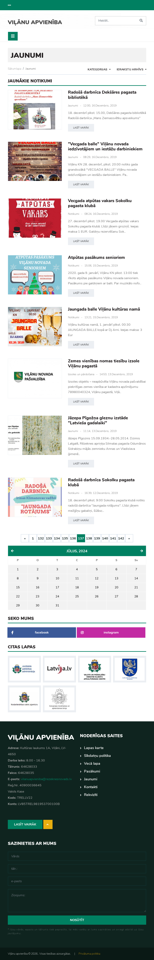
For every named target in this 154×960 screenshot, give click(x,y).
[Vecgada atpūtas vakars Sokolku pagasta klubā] (35, 218)
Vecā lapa (92, 763)
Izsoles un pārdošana (81, 374)
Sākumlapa (14, 69)
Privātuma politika (89, 954)
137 (81, 538)
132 (41, 538)
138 (89, 538)
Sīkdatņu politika (97, 755)
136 (73, 538)
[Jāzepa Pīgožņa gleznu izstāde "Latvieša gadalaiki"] (35, 435)
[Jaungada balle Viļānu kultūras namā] (35, 326)
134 (57, 538)
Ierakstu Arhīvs (130, 69)
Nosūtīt (77, 920)
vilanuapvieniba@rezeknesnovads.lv (46, 779)
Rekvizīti (90, 794)
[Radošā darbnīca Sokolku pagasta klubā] (35, 497)
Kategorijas (98, 69)
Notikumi (73, 214)
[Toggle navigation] (13, 36)
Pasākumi (92, 771)
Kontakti (90, 787)
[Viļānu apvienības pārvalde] (35, 21)
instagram (111, 632)
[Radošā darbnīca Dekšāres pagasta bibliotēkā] (35, 109)
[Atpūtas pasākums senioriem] (35, 275)
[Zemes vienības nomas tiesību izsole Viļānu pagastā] (35, 378)
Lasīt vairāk (81, 127)
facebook (42, 632)
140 (105, 538)
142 (121, 538)
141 (113, 538)
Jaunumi (30, 69)
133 (49, 538)
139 (97, 538)
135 (65, 538)
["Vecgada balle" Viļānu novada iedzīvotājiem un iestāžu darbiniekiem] (35, 161)
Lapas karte (94, 747)
